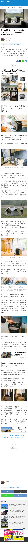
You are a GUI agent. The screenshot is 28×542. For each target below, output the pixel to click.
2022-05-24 (8, 38)
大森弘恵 (7, 40)
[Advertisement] (14, 465)
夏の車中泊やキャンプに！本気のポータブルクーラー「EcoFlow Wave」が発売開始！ (14, 32)
